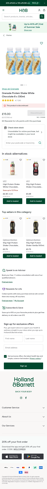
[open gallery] (23, 61)
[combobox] (21, 16)
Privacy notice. (35, 358)
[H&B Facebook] (25, 397)
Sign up (23, 366)
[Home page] (23, 10)
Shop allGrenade (10, 89)
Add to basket (13, 256)
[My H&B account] (39, 10)
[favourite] (20, 160)
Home (9, 35)
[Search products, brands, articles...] (42, 16)
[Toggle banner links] (45, 3)
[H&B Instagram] (21, 397)
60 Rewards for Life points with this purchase (21, 121)
